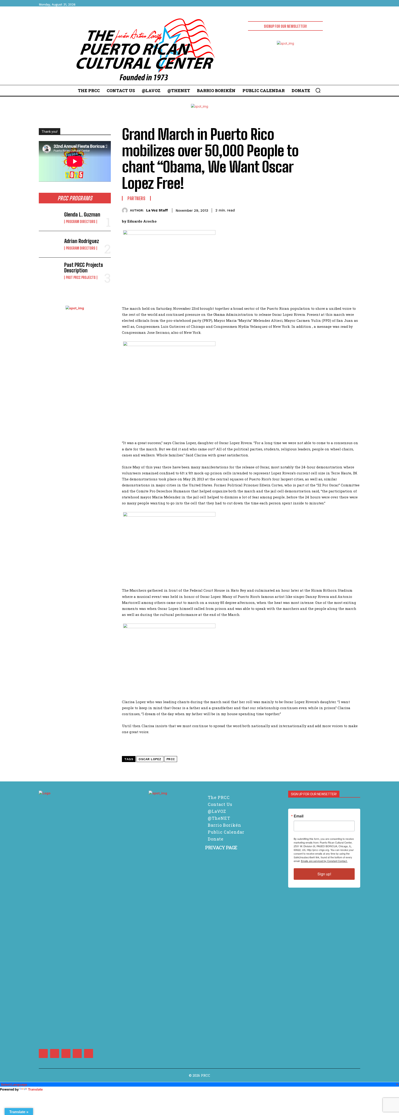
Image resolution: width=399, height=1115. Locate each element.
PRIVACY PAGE (221, 847)
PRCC (170, 759)
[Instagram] (54, 1053)
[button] (317, 90)
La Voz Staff (157, 210)
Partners (136, 198)
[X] (77, 1053)
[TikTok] (65, 1053)
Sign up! (324, 874)
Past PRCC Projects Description (83, 268)
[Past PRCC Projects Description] (49, 270)
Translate (35, 1089)
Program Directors (80, 221)
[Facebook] (43, 1053)
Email (298, 816)
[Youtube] (88, 1053)
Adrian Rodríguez (81, 241)
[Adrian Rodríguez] (49, 244)
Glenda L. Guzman (82, 214)
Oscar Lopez (150, 759)
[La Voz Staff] (126, 210)
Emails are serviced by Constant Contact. (324, 861)
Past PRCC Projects (81, 277)
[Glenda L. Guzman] (49, 217)
